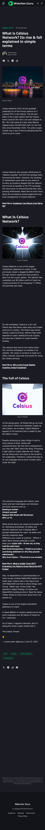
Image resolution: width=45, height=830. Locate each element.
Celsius (13, 654)
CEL (5, 654)
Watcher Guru (22, 804)
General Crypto (7, 28)
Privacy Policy (22, 816)
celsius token (8, 658)
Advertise (21, 813)
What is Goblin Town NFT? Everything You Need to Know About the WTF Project (22, 566)
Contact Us (11, 813)
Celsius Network (26, 654)
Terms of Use (30, 813)
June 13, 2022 (31, 641)
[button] (3, 3)
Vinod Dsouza (12, 53)
